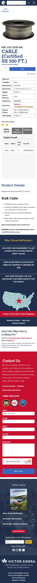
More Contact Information (11, 390)
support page (25, 338)
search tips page (14, 338)
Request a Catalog (13, 320)
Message (6, 442)
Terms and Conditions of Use (18, 573)
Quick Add (26, 320)
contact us (10, 340)
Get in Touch (18, 471)
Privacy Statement (18, 578)
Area (5, 410)
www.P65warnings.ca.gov (11, 232)
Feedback (20, 386)
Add (22, 69)
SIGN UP (28, 542)
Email (5, 426)
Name (5, 418)
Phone (5, 434)
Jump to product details (10, 64)
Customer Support (18, 323)
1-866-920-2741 (10, 396)
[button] (18, 531)
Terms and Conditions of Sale (18, 575)
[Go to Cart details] (29, 3)
